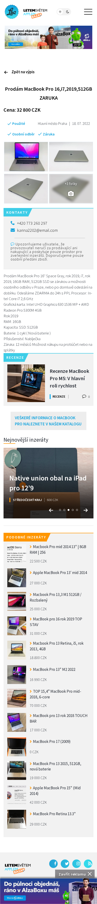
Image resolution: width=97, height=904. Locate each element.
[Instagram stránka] (76, 863)
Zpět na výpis (23, 71)
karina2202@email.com (37, 230)
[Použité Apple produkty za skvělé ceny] (26, 12)
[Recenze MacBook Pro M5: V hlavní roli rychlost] (26, 383)
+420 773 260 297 (32, 223)
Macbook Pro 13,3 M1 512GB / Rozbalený (55, 597)
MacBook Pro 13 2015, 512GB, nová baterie (55, 766)
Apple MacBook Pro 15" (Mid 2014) (55, 790)
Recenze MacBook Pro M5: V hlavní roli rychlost (69, 378)
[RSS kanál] (88, 863)
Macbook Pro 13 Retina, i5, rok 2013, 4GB (57, 646)
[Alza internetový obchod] (48, 36)
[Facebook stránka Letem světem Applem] (53, 863)
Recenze (59, 396)
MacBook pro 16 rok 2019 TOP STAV (56, 621)
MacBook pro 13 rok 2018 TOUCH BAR (59, 718)
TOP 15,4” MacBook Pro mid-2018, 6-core (55, 694)
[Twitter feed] (65, 863)
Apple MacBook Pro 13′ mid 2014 (60, 572)
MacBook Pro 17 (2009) (52, 741)
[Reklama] (48, 891)
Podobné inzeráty (26, 537)
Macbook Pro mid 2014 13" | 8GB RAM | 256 (58, 549)
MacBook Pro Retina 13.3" (54, 813)
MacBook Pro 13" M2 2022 (54, 669)
